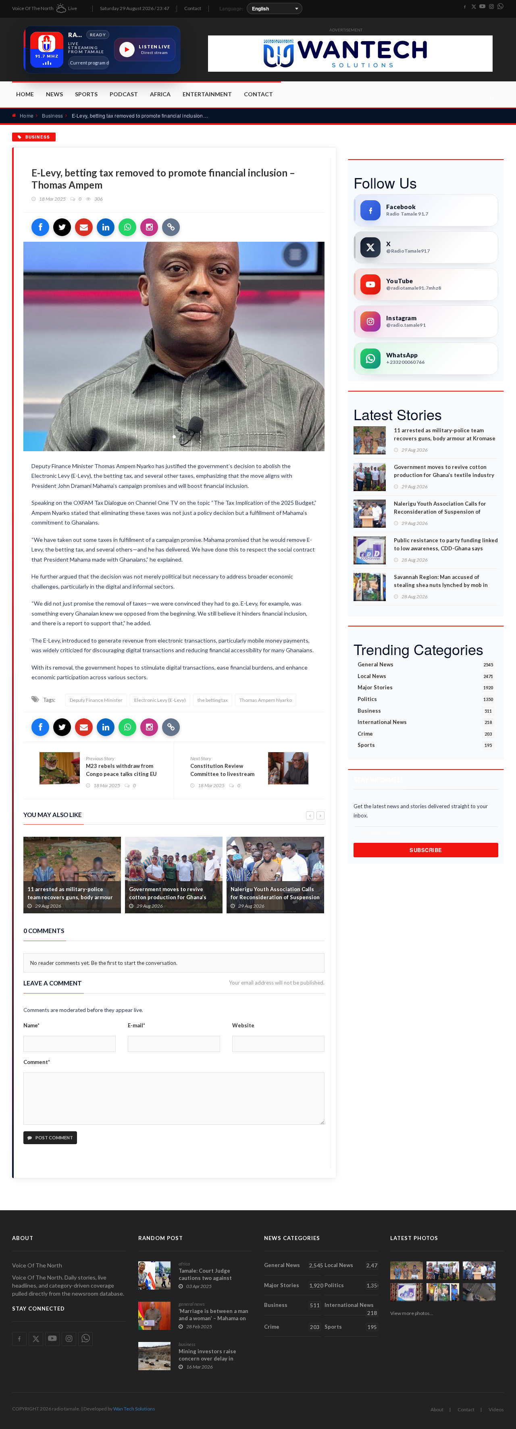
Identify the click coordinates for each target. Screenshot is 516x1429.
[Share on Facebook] (40, 227)
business (187, 1344)
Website (243, 1025)
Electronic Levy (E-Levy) (160, 700)
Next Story (200, 758)
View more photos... (411, 1313)
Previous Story (100, 758)
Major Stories (425, 687)
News (54, 94)
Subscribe (426, 850)
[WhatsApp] (500, 6)
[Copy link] (171, 227)
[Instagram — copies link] (149, 227)
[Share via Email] (84, 227)
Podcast (124, 94)
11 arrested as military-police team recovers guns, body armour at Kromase (444, 434)
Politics (425, 699)
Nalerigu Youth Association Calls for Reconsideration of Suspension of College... (173, 897)
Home (25, 94)
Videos (496, 1409)
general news (192, 1304)
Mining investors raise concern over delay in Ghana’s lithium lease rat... (212, 1358)
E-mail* (136, 1025)
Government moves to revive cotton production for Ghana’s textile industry (66, 897)
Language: (231, 8)
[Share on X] (62, 227)
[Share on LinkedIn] (105, 227)
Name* (31, 1025)
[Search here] (492, 98)
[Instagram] (491, 6)
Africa (160, 94)
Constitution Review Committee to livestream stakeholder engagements (224, 774)
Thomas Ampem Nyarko (265, 700)
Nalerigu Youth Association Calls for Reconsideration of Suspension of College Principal (440, 511)
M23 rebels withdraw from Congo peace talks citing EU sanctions (121, 774)
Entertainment (207, 94)
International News (425, 722)
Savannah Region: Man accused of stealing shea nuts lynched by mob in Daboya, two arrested (441, 585)
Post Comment (54, 1137)
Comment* (36, 1062)
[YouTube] (482, 6)
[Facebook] (464, 6)
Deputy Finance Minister (96, 700)
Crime (425, 733)
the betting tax (213, 700)
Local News (425, 676)
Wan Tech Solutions (134, 1409)
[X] (473, 6)
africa (184, 1264)
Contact (192, 8)
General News (425, 664)
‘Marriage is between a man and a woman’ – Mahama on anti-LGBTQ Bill (213, 1318)
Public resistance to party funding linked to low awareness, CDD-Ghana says (274, 897)
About (437, 1409)
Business (52, 115)
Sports (86, 94)
